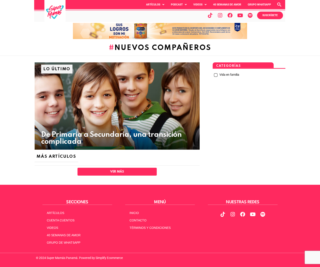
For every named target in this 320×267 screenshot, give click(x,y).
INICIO (134, 213)
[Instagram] (220, 15)
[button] (155, 4)
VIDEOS (52, 227)
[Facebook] (230, 15)
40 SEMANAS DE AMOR (227, 4)
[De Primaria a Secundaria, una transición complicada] (117, 106)
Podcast (177, 4)
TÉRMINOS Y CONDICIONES (150, 227)
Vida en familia (229, 74)
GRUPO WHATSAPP (259, 4)
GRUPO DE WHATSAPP (63, 242)
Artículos (153, 4)
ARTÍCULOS (55, 213)
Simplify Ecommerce (109, 258)
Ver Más (117, 171)
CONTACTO (138, 220)
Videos (197, 4)
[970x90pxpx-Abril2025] (160, 38)
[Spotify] (250, 15)
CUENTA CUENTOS (60, 220)
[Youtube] (240, 15)
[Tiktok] (210, 15)
